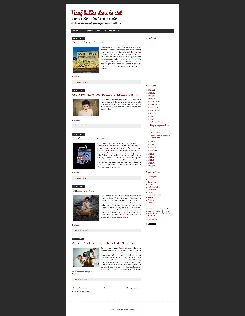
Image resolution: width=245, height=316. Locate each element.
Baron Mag (152, 182)
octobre (153, 107)
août (152, 113)
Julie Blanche (123, 150)
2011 (150, 160)
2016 (150, 93)
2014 (150, 99)
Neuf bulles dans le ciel (96, 12)
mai (151, 119)
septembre (154, 110)
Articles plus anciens (133, 288)
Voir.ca (150, 203)
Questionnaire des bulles (95, 31)
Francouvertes (102, 146)
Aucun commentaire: (81, 82)
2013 (150, 154)
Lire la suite (76, 77)
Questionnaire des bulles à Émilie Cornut (105, 94)
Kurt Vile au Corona (88, 42)
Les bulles (76, 31)
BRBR (150, 179)
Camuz (150, 184)
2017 (150, 90)
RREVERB (152, 197)
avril (152, 141)
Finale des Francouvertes (92, 138)
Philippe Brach (111, 150)
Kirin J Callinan (134, 260)
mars (152, 144)
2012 (150, 157)
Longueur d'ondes (154, 195)
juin (151, 116)
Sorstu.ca (151, 200)
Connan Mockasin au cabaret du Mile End (103, 243)
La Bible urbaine (154, 187)
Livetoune (151, 192)
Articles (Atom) (87, 292)
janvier (152, 150)
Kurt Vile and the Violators (130, 52)
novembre (154, 104)
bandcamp (124, 217)
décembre (154, 101)
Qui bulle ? (114, 31)
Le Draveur (152, 190)
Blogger (131, 310)
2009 (150, 166)
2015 (150, 96)
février (152, 147)
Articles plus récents (80, 288)
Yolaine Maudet (152, 213)
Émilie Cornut (117, 100)
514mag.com (152, 177)
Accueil (106, 288)
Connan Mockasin (125, 248)
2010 (150, 163)
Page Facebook (151, 220)
